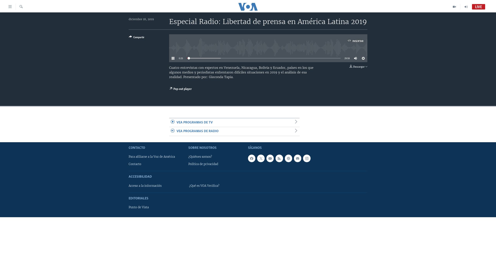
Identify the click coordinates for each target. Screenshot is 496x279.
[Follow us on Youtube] (270, 158)
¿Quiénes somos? (200, 156)
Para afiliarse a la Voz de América (152, 156)
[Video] (454, 7)
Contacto (135, 164)
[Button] (136, 38)
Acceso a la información (145, 185)
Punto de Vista (139, 207)
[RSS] (279, 158)
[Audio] (466, 7)
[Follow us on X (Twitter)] (260, 158)
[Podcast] (288, 158)
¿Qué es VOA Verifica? (204, 185)
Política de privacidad (203, 164)
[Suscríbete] (297, 158)
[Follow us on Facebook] (251, 158)
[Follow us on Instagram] (306, 158)
